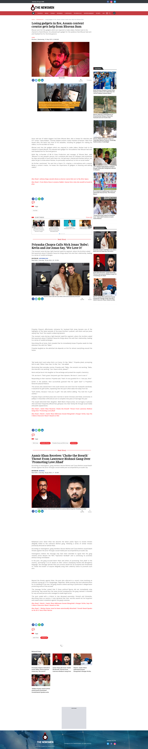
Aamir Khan (36, 637)
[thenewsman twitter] (115, 2)
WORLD (53, 13)
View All (89, 217)
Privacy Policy (51, 746)
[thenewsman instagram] (111, 2)
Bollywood (73, 443)
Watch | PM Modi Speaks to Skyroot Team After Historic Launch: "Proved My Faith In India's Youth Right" (104, 140)
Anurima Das (43, 258)
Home (33, 19)
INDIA (46, 13)
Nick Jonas (35, 443)
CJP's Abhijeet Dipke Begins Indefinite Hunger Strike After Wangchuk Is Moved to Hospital (104, 168)
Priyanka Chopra (45, 443)
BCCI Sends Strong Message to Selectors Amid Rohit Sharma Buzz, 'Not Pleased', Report (104, 192)
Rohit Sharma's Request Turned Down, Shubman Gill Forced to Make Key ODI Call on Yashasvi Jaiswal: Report (104, 91)
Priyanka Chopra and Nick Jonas (60, 443)
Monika (41, 470)
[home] (33, 13)
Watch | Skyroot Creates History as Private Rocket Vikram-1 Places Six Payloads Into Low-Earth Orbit (103, 116)
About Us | (38, 746)
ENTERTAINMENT (89, 13)
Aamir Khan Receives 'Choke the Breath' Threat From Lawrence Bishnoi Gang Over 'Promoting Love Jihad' (61, 509)
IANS (33, 37)
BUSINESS (60, 13)
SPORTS (98, 13)
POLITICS (40, 13)
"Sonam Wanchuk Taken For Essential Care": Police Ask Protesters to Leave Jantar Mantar (104, 216)
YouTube (35, 210)
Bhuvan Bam (62, 77)
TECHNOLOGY (78, 13)
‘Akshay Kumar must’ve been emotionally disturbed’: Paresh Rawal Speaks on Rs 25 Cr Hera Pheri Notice (41, 690)
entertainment (39, 19)
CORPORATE (68, 13)
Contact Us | (44, 746)
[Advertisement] (82, 7)
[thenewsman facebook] (108, 2)
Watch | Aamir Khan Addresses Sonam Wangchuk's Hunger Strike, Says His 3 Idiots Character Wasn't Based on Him (82, 669)
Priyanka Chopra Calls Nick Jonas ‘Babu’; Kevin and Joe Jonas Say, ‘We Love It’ (62, 296)
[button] (110, 13)
